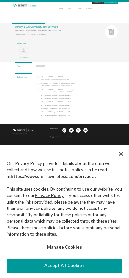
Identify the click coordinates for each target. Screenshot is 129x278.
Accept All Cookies (64, 265)
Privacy (71, 137)
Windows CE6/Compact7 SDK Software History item (58, 90)
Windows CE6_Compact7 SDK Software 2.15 (56, 95)
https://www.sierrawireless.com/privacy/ (53, 176)
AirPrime (41, 66)
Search (70, 8)
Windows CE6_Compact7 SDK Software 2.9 (55, 105)
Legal (65, 137)
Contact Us (58, 137)
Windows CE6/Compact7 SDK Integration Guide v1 (58, 83)
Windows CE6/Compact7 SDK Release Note (55, 77)
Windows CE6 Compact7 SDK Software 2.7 (55, 112)
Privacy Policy (49, 195)
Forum (89, 8)
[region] (64, 211)
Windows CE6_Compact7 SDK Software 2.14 (56, 98)
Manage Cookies (64, 247)
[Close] (121, 154)
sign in (101, 2)
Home (61, 8)
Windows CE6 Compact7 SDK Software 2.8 (55, 108)
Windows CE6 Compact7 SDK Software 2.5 (55, 115)
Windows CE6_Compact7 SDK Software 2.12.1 (57, 101)
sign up (96, 2)
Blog (80, 8)
